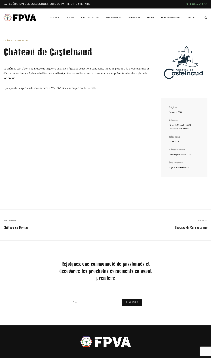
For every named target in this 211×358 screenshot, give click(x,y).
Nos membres (113, 18)
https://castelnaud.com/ (179, 167)
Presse (151, 18)
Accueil (55, 18)
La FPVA (70, 18)
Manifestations (90, 18)
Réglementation (171, 18)
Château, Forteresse (16, 41)
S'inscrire (132, 302)
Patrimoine (134, 18)
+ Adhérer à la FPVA (195, 4)
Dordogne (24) (175, 112)
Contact (192, 18)
